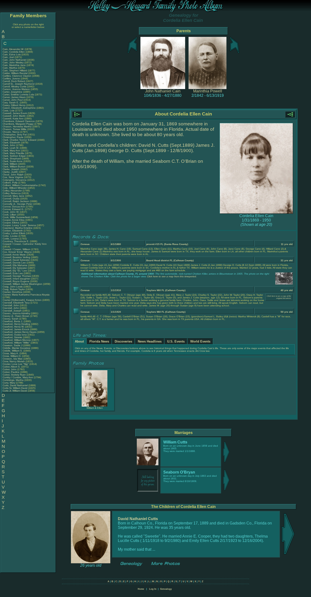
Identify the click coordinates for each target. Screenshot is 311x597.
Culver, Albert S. (11, 366)
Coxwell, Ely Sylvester (15, 268)
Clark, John (9, 145)
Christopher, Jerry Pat (15, 134)
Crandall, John (11, 305)
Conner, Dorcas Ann (14, 206)
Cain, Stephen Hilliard (15, 70)
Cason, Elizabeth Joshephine (19, 107)
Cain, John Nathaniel (14, 59)
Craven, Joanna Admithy (16, 313)
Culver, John (10, 369)
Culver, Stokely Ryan (14, 374)
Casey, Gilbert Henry (14, 105)
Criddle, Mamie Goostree (16, 348)
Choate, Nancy (11, 132)
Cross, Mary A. (11, 353)
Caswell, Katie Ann (13, 118)
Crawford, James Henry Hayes (19, 332)
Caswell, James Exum (15, 113)
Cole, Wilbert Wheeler (15, 188)
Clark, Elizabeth (12, 142)
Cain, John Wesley (13, 62)
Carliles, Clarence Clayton (17, 75)
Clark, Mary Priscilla (13, 153)
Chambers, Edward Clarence (19, 121)
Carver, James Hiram (14, 97)
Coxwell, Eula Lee (13, 273)
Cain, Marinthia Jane (14, 65)
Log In (152, 589)
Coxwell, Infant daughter (17, 278)
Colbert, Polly (10, 182)
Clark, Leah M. (11, 148)
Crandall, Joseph (12, 310)
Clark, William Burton (14, 166)
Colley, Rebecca (12, 193)
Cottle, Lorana (11, 238)
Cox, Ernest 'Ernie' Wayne (17, 252)
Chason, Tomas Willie (14, 129)
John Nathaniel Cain (163, 91)
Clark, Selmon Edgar (14, 156)
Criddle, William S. (13, 350)
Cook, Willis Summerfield (16, 217)
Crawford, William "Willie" (17, 342)
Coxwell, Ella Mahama (15, 265)
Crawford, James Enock (16, 329)
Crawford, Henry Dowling (16, 324)
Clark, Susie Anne (13, 161)
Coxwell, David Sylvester (16, 260)
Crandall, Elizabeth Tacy (16, 302)
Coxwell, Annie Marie (14, 254)
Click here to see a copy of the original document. (279, 297)
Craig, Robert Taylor (14, 289)
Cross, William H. (12, 356)
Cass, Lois (9, 110)
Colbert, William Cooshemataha (20, 185)
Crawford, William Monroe (17, 340)
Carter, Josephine (13, 91)
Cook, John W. (11, 212)
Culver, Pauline (11, 372)
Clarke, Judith (11, 172)
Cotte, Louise (10, 236)
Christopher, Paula (13, 137)
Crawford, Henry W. (13, 326)
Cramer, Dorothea (13, 292)
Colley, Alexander (13, 190)
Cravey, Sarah (11, 318)
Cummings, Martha (13, 380)
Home (141, 589)
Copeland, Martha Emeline (18, 228)
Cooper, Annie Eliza (14, 220)
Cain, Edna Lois (12, 54)
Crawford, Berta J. (13, 321)
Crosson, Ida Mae (13, 358)
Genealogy (166, 589)
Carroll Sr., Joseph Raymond (19, 83)
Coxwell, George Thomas (17, 276)
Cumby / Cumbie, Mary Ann (18, 377)
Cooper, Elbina (11, 222)
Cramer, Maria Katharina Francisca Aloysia (26, 294)
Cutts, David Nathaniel (15, 385)
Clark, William (10, 164)
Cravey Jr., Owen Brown (16, 316)
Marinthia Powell (207, 91)
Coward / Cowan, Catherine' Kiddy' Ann (25, 244)
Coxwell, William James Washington (22, 284)
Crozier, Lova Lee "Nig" (16, 364)
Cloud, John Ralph (13, 174)
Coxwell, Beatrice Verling (16, 257)
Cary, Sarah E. (11, 102)
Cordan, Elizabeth (13, 230)
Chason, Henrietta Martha (17, 126)
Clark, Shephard (12, 158)
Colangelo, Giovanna (15, 180)
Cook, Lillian (10, 214)
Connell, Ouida (11, 198)
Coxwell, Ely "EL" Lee (15, 270)
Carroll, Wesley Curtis (14, 86)
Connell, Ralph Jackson (16, 201)
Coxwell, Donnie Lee (14, 262)
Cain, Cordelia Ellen (14, 51)
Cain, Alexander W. (13, 49)
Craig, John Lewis (13, 286)
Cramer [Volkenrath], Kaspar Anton (22, 300)
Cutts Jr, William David (15, 390)
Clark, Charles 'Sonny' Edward (19, 140)
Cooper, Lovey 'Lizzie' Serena (19, 225)
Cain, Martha (10, 67)
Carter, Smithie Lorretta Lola (18, 94)
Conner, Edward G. (13, 209)
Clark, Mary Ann (11, 150)
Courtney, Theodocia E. (16, 241)
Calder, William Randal (15, 73)
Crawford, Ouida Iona (15, 334)
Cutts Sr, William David (15, 388)
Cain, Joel (9, 57)
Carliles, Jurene (12, 78)
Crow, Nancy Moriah (14, 361)
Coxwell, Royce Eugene (16, 281)
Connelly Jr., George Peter (17, 204)
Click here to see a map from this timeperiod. (172, 276)
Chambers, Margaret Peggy (18, 124)
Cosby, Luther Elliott (14, 233)
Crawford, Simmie (13, 337)
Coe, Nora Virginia (13, 177)
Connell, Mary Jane (13, 196)
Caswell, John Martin (14, 115)
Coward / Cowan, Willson (17, 249)
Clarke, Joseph (11, 169)
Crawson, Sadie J (12, 345)
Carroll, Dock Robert (14, 81)
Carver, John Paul (13, 99)
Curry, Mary (9, 382)
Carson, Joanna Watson (16, 89)
